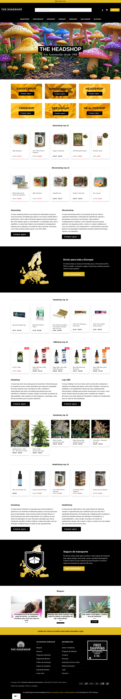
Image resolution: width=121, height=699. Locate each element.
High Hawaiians (17, 151)
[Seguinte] (106, 140)
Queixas (39, 651)
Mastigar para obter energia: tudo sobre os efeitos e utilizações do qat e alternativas (60, 616)
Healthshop (85, 19)
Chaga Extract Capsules (100, 489)
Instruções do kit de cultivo (71, 662)
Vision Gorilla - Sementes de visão (38, 450)
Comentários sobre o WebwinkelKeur (63, 692)
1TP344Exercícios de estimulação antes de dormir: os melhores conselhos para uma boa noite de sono (26, 617)
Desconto (65, 659)
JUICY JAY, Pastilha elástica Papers (99, 325)
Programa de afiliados (69, 651)
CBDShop (62, 19)
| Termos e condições (31, 686)
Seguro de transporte (43, 666)
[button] (107, 10)
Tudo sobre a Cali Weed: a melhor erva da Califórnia (94, 615)
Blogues (97, 19)
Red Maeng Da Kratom (80, 151)
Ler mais (94, 621)
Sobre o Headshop (68, 648)
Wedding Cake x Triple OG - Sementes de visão (19, 450)
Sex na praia (97, 193)
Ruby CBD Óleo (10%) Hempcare (39, 368)
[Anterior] (14, 140)
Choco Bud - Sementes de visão (100, 441)
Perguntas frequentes (43, 655)
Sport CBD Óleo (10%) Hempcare (100, 368)
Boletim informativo (68, 666)
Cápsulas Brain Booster (40, 489)
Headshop (51, 19)
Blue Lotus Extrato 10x (19, 489)
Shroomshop (38, 19)
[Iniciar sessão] (102, 10)
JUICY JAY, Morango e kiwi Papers (79, 325)
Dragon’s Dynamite (58, 151)
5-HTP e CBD (16, 367)
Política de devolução (43, 662)
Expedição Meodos (42, 670)
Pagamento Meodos (43, 659)
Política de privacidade (17, 686)
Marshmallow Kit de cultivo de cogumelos (18, 194)
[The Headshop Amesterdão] (11, 9)
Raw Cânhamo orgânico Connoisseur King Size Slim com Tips (60, 326)
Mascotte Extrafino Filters (38, 325)
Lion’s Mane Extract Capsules (38, 151)
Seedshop (73, 19)
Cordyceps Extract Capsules (78, 490)
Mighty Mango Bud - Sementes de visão (79, 441)
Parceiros (65, 673)
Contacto (65, 655)
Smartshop (24, 19)
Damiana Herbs (97, 151)
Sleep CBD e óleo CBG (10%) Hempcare (60, 368)
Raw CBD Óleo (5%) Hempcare (79, 368)
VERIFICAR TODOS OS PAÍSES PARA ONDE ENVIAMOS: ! (60, 631)
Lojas (64, 670)
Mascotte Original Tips (19, 325)
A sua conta (40, 673)
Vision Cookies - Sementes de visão (58, 441)
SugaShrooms (57, 193)
